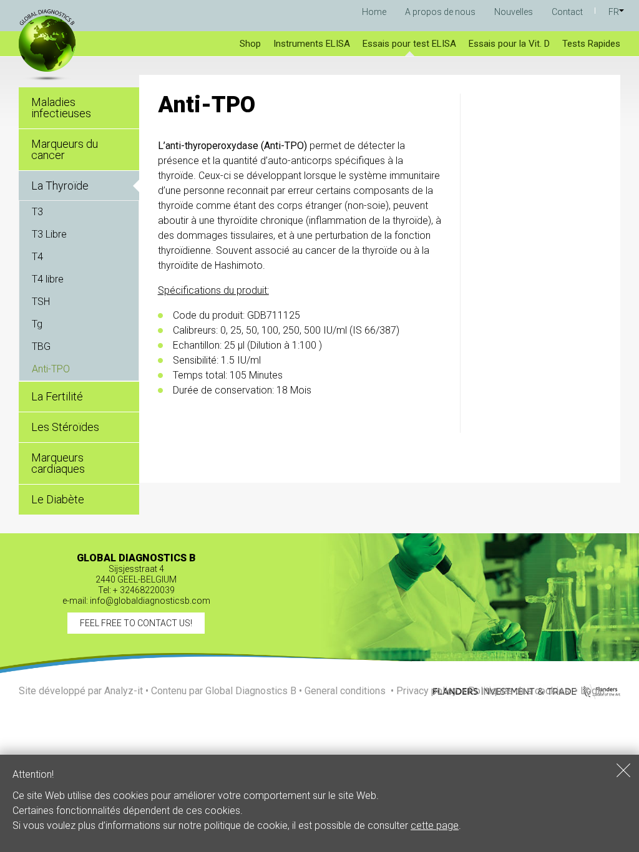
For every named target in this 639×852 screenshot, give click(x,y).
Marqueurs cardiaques (58, 463)
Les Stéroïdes (65, 426)
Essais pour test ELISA (409, 43)
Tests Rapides (591, 43)
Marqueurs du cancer (64, 149)
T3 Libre (49, 234)
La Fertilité (57, 396)
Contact (567, 12)
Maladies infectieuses (61, 107)
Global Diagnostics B (250, 691)
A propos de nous (440, 12)
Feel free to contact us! (136, 623)
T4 (37, 257)
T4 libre (48, 279)
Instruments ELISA (311, 43)
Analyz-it (123, 691)
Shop (250, 43)
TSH (41, 301)
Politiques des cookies (519, 691)
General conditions (345, 691)
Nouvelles (513, 12)
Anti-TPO (51, 369)
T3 (37, 212)
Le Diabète (57, 499)
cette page (435, 825)
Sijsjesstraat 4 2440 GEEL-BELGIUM (136, 574)
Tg (37, 324)
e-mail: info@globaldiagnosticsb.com (136, 601)
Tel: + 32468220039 (136, 590)
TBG (41, 346)
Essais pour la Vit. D (509, 43)
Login (592, 691)
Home (374, 12)
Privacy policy (426, 691)
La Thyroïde (60, 185)
